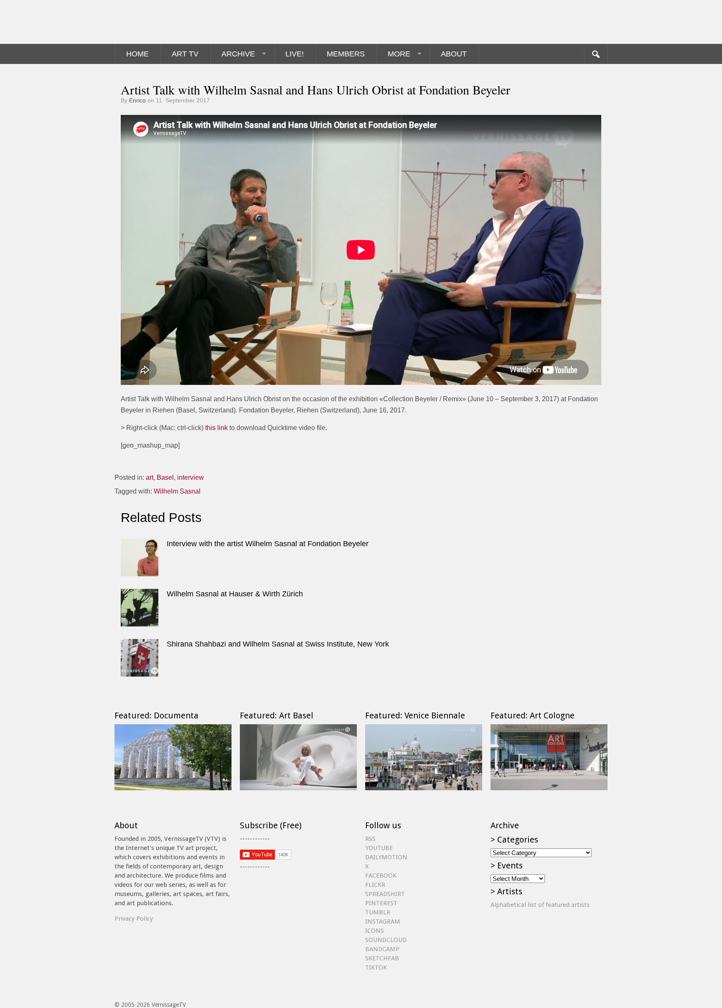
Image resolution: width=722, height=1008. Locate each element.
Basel (165, 477)
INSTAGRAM (382, 921)
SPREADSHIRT (385, 894)
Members (346, 54)
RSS (370, 839)
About (454, 54)
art (149, 477)
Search (595, 54)
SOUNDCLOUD (386, 940)
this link (216, 427)
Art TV (185, 54)
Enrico (137, 100)
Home (137, 54)
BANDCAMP (382, 949)
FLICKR (375, 884)
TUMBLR (377, 912)
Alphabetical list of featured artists (540, 905)
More (399, 54)
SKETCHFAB (382, 958)
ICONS (374, 930)
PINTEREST (381, 903)
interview (190, 477)
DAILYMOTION (386, 857)
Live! (294, 54)
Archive (238, 54)
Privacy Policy (133, 918)
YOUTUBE (379, 848)
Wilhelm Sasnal (177, 491)
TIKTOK (376, 967)
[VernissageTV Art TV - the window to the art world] (156, 22)
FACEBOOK (381, 875)
